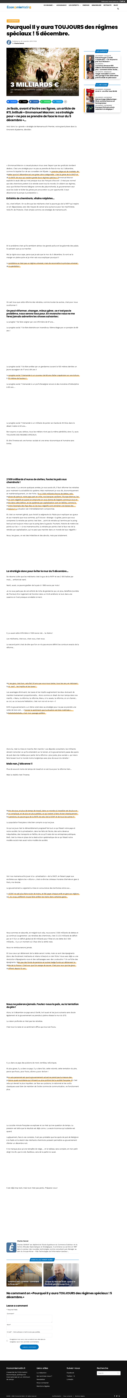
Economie (48, 5)
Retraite (107, 5)
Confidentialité (56, 1396)
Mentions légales (43, 1386)
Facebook (70, 1373)
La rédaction (41, 1373)
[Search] (118, 1373)
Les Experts (74, 5)
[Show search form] (118, 9)
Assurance (61, 5)
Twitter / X (71, 1376)
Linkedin (70, 1379)
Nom (9, 1324)
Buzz (116, 5)
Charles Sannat (22, 1241)
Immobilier (96, 5)
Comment (10, 1313)
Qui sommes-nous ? (44, 1376)
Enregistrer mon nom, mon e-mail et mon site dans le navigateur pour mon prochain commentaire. (27, 1340)
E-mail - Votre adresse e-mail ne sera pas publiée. (23, 1332)
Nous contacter (43, 1383)
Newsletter (41, 1379)
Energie (86, 5)
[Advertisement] (42, 148)
